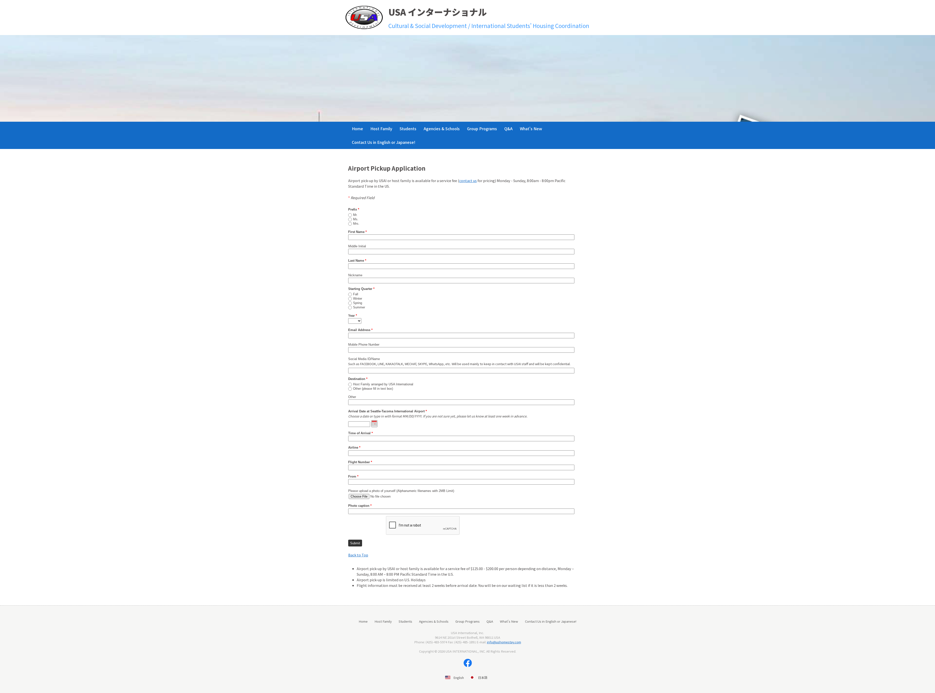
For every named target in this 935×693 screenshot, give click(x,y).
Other (352, 397)
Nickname (355, 275)
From (353, 476)
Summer (359, 307)
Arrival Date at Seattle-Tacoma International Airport (387, 411)
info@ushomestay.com (504, 642)
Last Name (357, 260)
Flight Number (360, 462)
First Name (357, 232)
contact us (468, 180)
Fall (355, 294)
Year (352, 315)
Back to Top (358, 554)
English (459, 677)
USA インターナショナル (437, 11)
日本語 (482, 677)
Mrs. (356, 223)
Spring (357, 303)
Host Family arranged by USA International (383, 384)
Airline (354, 447)
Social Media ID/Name (364, 359)
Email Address (360, 330)
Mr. (355, 215)
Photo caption (360, 506)
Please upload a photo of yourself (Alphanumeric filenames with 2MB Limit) (401, 491)
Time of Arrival (360, 433)
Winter (357, 298)
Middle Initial (357, 246)
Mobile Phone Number (363, 344)
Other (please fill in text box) (373, 388)
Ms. (355, 219)
